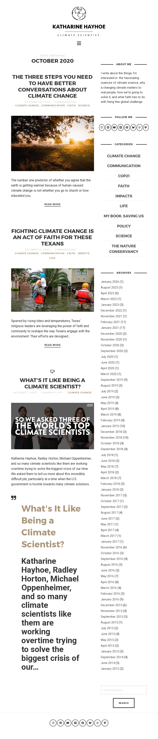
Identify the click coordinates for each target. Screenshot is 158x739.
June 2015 (108, 634)
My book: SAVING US (124, 216)
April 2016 (107, 582)
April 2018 (107, 472)
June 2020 (108, 362)
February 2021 (110, 322)
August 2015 (109, 622)
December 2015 (111, 605)
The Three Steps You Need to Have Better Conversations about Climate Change (52, 86)
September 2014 (112, 657)
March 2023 (109, 299)
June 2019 (108, 397)
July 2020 (107, 357)
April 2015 (107, 645)
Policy (124, 226)
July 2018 (107, 455)
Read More (52, 204)
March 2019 (109, 414)
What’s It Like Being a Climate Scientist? (52, 383)
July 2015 (107, 628)
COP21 (124, 176)
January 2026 (110, 282)
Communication (53, 105)
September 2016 (112, 559)
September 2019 (112, 380)
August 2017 (109, 512)
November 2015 (111, 611)
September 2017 (112, 507)
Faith (71, 105)
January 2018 (110, 489)
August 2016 (109, 564)
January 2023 (110, 305)
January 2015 (110, 651)
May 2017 (107, 524)
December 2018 (111, 432)
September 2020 (112, 351)
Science (84, 105)
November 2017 (111, 495)
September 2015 (112, 617)
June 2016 (108, 570)
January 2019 (110, 426)
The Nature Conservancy (123, 249)
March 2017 (109, 536)
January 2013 (110, 669)
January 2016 (110, 599)
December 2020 (111, 334)
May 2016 (107, 576)
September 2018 (112, 449)
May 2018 (107, 466)
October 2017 (110, 501)
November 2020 (111, 339)
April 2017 (107, 530)
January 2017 (110, 541)
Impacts (83, 253)
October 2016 (110, 553)
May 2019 (107, 403)
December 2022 (111, 310)
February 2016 (110, 593)
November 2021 (111, 316)
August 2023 (109, 287)
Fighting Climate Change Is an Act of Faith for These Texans (52, 237)
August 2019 (109, 385)
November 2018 (111, 437)
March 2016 (109, 588)
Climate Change (27, 105)
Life (52, 258)
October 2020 (110, 345)
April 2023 (107, 293)
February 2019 (110, 420)
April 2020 (107, 368)
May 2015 (107, 640)
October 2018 (110, 443)
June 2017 (108, 518)
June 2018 (108, 461)
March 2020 (109, 374)
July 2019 (107, 391)
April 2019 (107, 409)
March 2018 (109, 478)
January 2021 (110, 328)
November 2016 (111, 547)
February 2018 (110, 484)
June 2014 (108, 663)
